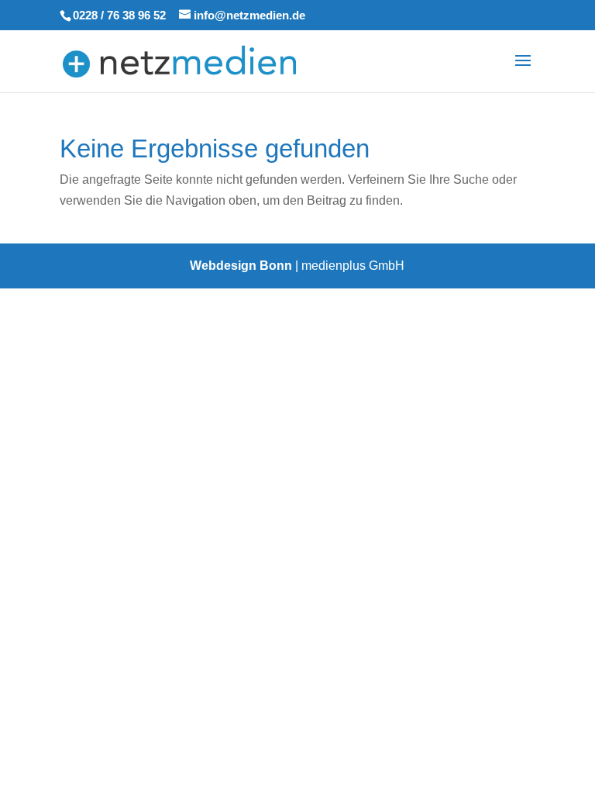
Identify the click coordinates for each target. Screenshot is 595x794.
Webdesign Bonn (241, 265)
